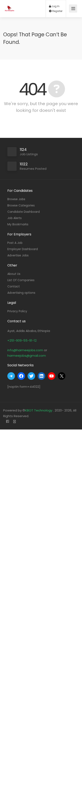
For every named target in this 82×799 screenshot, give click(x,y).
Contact (13, 286)
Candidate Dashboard (23, 212)
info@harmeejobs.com (25, 350)
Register (57, 11)
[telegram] (14, 421)
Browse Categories (21, 205)
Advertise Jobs (18, 255)
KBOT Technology (39, 410)
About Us (13, 274)
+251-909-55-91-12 (22, 340)
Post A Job (14, 243)
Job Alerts (14, 218)
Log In (56, 6)
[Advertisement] (41, 614)
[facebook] (7, 421)
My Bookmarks (17, 224)
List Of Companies (20, 280)
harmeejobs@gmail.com (26, 355)
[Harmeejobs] (10, 6)
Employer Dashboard (22, 249)
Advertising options (21, 293)
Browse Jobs (16, 199)
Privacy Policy (17, 311)
